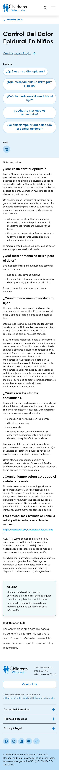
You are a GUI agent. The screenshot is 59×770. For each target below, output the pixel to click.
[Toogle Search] (45, 7)
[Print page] (6, 149)
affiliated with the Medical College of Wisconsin (28, 697)
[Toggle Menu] (53, 7)
